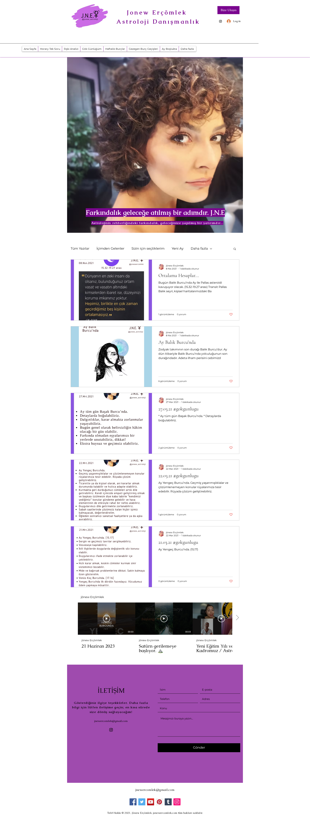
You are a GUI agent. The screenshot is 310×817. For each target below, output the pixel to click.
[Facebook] (133, 801)
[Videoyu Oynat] (106, 618)
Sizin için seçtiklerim (148, 248)
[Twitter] (141, 801)
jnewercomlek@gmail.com (111, 721)
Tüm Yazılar (80, 248)
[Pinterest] (159, 801)
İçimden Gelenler (110, 248)
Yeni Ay (178, 248)
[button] (234, 249)
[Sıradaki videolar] (237, 618)
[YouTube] (150, 801)
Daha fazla (199, 248)
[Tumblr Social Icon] (168, 801)
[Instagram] (220, 21)
